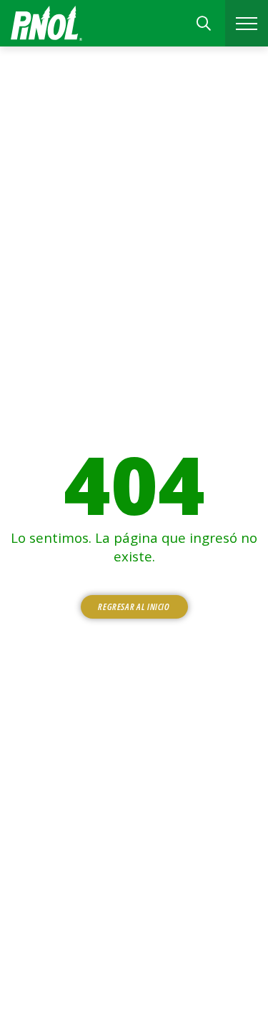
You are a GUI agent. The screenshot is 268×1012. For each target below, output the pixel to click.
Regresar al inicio (134, 606)
